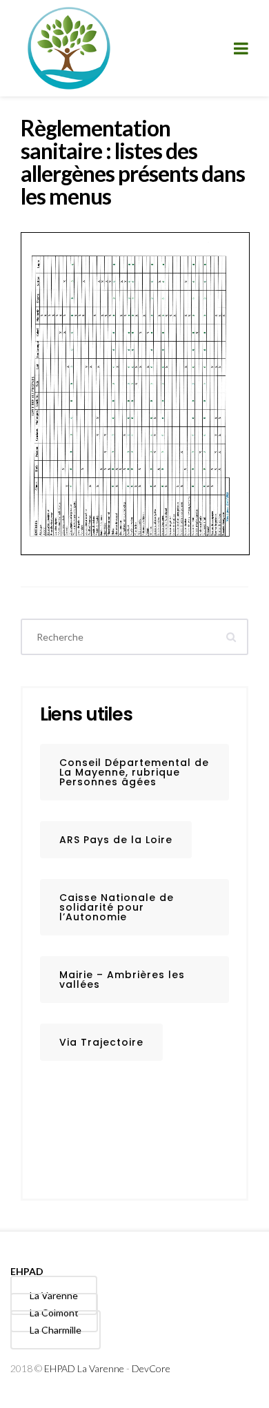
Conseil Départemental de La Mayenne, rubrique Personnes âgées (134, 772)
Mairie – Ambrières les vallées (122, 979)
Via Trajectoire (101, 1042)
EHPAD (26, 1271)
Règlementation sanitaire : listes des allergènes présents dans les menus (133, 161)
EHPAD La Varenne (84, 1368)
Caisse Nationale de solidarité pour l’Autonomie (116, 907)
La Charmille (55, 1330)
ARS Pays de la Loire (115, 840)
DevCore (151, 1368)
